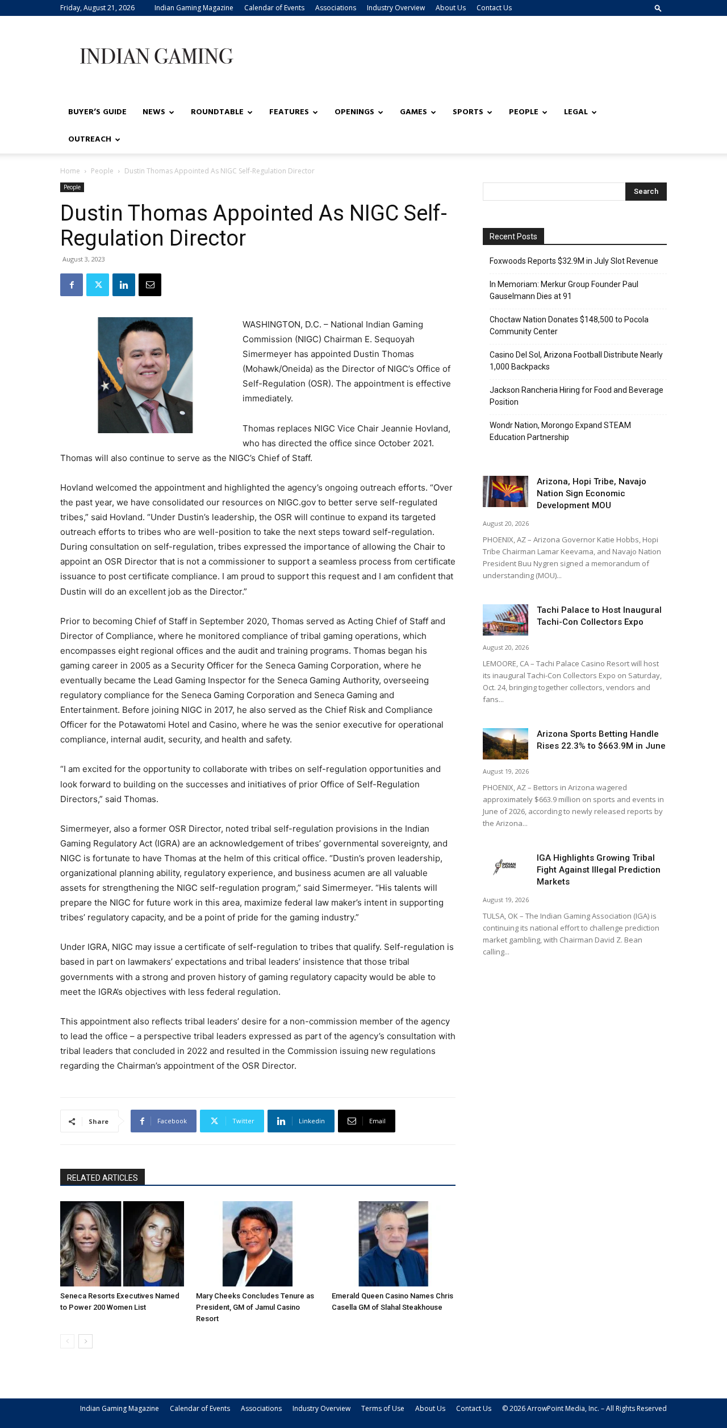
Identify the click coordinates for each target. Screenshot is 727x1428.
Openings (354, 112)
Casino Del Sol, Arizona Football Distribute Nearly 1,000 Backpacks (576, 360)
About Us (451, 8)
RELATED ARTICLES (102, 1177)
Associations (335, 8)
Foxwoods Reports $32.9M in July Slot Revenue (574, 260)
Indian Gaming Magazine (193, 8)
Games (413, 112)
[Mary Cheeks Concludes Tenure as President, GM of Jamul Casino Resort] (258, 1243)
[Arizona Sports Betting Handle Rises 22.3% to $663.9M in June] (505, 743)
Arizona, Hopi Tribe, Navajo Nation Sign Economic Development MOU (591, 493)
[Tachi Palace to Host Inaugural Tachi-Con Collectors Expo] (505, 620)
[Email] (150, 284)
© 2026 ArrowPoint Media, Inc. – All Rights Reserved (584, 1408)
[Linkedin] (123, 284)
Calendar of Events (274, 8)
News (154, 112)
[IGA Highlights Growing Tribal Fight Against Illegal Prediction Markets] (505, 867)
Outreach (89, 139)
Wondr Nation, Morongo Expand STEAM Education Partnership (560, 431)
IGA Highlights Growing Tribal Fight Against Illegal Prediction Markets (599, 870)
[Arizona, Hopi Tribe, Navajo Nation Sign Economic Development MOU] (505, 491)
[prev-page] (67, 1341)
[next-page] (85, 1341)
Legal (576, 112)
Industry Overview (396, 8)
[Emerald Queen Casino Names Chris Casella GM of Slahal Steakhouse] (394, 1243)
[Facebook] (71, 284)
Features (289, 112)
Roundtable (217, 112)
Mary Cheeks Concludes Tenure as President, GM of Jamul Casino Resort (255, 1307)
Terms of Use (382, 1408)
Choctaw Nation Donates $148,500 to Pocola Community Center (569, 325)
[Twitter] (97, 284)
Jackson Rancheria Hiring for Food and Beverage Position (576, 395)
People (523, 112)
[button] (658, 7)
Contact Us (494, 8)
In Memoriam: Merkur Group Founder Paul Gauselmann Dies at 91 (564, 290)
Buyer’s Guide (97, 112)
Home (70, 171)
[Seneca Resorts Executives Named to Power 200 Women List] (122, 1243)
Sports (468, 112)
